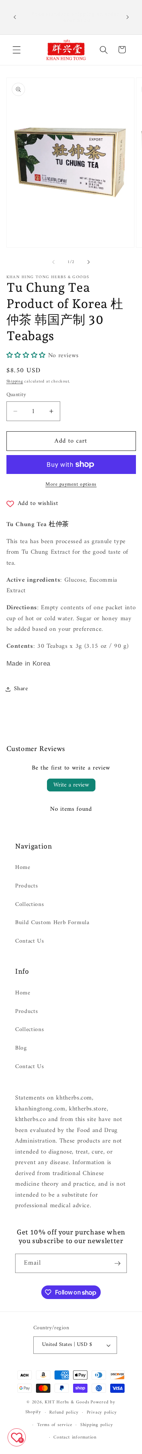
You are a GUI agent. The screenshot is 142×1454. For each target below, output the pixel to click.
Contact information (75, 1437)
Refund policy (63, 1412)
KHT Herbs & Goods (67, 1402)
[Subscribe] (117, 1263)
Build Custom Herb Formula (52, 923)
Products (26, 886)
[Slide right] (88, 262)
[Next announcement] (127, 17)
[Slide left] (53, 262)
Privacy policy (102, 1412)
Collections (29, 905)
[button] (17, 49)
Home (22, 867)
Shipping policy (96, 1425)
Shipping (14, 381)
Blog (21, 1048)
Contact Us (29, 941)
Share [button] (21, 689)
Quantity (16, 395)
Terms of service (54, 1425)
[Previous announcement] (14, 17)
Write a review (71, 785)
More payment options (71, 484)
